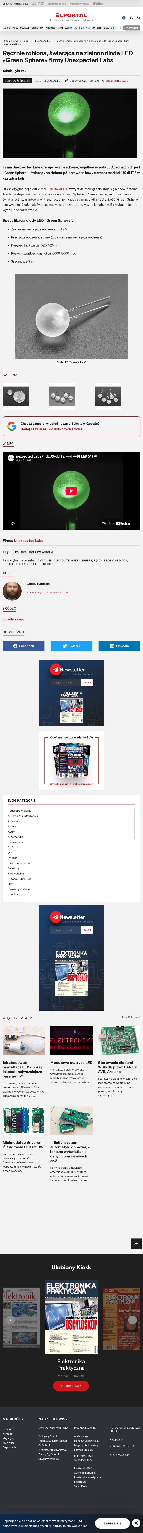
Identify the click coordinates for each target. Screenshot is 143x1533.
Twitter (74, 646)
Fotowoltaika (16, 873)
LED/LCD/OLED (42, 40)
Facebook (26, 646)
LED (16, 552)
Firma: (23, 540)
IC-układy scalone (19, 889)
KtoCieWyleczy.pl (119, 1454)
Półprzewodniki (41, 552)
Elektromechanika (19, 863)
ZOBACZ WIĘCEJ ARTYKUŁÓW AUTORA (48, 592)
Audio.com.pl (81, 1436)
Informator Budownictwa (52, 1449)
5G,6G (6, 28)
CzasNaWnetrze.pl (48, 1458)
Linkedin (122, 646)
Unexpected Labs (117, 80)
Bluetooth (110, 28)
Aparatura (14, 821)
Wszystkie (132, 28)
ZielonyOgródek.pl (48, 1454)
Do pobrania (9, 1447)
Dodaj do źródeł (15, 80)
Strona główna (10, 40)
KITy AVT (8, 1429)
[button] (10, 1320)
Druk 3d (12, 857)
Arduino (51, 28)
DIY (121, 28)
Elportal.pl (80, 1481)
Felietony (13, 868)
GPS (10, 883)
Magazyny (8, 1438)
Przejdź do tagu (131, 1017)
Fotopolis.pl (116, 1439)
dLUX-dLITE (59, 189)
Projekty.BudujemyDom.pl (52, 1440)
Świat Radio (81, 1486)
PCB (24, 552)
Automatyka (82, 28)
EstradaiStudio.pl (83, 1449)
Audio (68, 28)
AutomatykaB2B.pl (85, 1472)
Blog (26, 40)
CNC (10, 847)
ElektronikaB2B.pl (84, 1468)
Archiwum (8, 1442)
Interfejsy (14, 894)
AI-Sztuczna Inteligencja (28, 28)
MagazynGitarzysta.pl (86, 1440)
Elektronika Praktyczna (87, 1477)
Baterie (97, 28)
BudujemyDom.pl (47, 1436)
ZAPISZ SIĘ (112, 1523)
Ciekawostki (15, 842)
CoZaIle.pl (44, 1445)
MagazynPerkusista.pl (86, 1445)
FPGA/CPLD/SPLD (19, 878)
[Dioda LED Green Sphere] (71, 316)
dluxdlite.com (13, 619)
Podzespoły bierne (19, 810)
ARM (60, 28)
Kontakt (7, 1433)
